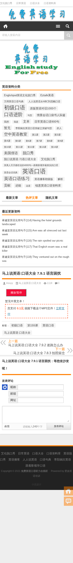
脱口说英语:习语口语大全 (20, 159)
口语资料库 (50, 3)
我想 (6, 122)
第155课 (32, 325)
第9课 (60, 141)
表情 (7, 426)
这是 (28, 185)
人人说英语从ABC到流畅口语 (44, 101)
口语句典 (45, 459)
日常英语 (21, 3)
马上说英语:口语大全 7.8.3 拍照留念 (39, 353)
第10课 (7, 147)
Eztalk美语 (47, 95)
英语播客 (14, 459)
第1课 (35, 135)
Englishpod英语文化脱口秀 (19, 95)
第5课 (18, 141)
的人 (59, 128)
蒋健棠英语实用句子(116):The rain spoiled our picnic (32, 240)
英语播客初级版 (43, 179)
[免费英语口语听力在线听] (36, 14)
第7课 (39, 141)
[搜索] (67, 26)
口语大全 (35, 3)
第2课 (46, 135)
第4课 (7, 141)
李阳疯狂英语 (62, 459)
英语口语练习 (17, 178)
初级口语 (14, 108)
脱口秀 (28, 153)
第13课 (42, 147)
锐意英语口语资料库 (48, 185)
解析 (60, 179)
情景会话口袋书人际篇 (51, 115)
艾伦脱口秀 (6, 3)
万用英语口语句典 (14, 101)
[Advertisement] (36, 526)
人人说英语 (30, 459)
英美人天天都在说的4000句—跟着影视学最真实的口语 (31, 165)
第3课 (57, 135)
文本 (26, 121)
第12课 (31, 147)
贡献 (7, 185)
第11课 (19, 147)
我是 (16, 122)
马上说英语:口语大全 (30, 283)
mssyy (9, 283)
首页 (5, 26)
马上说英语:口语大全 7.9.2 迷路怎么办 (35, 345)
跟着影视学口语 (35, 465)
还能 (18, 185)
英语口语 (34, 171)
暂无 (7, 128)
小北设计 (36, 484)
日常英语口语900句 (46, 121)
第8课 (50, 141)
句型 (30, 115)
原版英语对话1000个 (43, 108)
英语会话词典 (10, 172)
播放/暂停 (16, 292)
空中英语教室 (15, 134)
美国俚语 (11, 153)
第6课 (28, 141)
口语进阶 (13, 114)
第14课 (54, 147)
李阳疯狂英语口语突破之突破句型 (33, 128)
